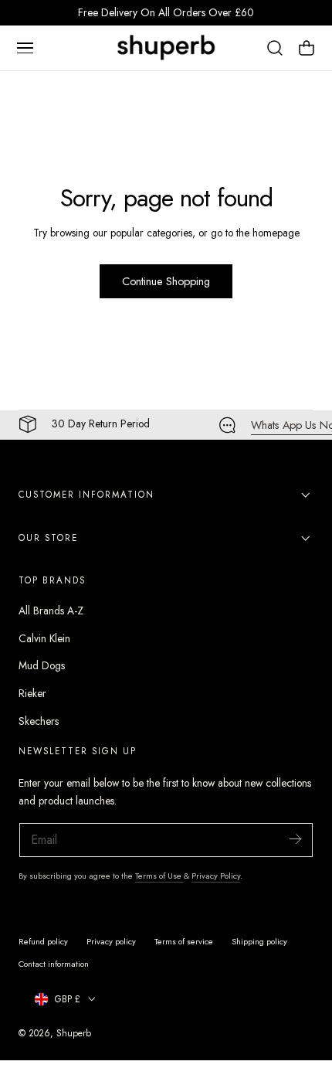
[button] (25, 48)
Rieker (32, 693)
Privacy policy (111, 941)
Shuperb (73, 1032)
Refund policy (43, 941)
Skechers (39, 721)
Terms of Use (159, 875)
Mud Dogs (42, 665)
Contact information (54, 963)
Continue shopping (166, 281)
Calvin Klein (44, 638)
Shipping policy (259, 941)
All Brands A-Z (51, 610)
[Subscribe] (294, 838)
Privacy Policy (215, 875)
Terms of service (183, 941)
